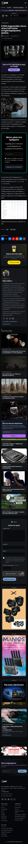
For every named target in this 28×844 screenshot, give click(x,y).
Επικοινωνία (6, 791)
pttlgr (7, 160)
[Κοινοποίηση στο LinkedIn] (9, 238)
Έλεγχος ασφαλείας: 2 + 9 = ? (11, 565)
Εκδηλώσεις (4, 816)
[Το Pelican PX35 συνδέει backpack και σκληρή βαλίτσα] (14, 456)
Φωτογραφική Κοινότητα (7, 830)
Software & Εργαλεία (6, 832)
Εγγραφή (21, 771)
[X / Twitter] (4, 318)
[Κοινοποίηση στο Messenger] (20, 238)
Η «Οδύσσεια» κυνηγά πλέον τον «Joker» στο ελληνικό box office (13, 397)
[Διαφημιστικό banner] (14, 16)
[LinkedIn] (13, 318)
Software (3, 815)
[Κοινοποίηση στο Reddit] (17, 238)
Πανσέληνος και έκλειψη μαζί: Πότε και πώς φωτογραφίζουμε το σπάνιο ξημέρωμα (13, 351)
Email (5, 551)
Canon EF (19, 181)
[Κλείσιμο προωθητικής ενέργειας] (25, 407)
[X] (11, 799)
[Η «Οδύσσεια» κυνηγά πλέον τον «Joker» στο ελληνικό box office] (14, 386)
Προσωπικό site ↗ (7, 324)
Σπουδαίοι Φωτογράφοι (6, 828)
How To (3, 807)
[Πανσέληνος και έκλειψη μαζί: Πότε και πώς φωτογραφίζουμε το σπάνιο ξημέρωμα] (14, 340)
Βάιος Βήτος (6, 36)
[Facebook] (7, 318)
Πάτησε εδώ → (14, 69)
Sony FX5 (9, 7)
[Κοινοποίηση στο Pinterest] (13, 238)
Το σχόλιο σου (6, 528)
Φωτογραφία (4, 809)
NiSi (8, 75)
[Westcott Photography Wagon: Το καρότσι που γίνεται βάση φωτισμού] (14, 501)
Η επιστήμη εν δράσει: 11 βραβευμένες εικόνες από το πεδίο (12, 444)
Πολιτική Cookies (19, 820)
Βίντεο (2, 811)
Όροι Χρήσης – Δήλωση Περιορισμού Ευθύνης (20, 815)
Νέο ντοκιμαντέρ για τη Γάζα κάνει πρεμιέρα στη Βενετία (11, 374)
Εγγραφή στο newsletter (14, 167)
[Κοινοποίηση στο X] (6, 238)
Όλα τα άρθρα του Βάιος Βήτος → (10, 321)
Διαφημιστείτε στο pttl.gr (19, 811)
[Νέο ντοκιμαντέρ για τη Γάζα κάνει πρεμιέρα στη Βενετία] (14, 363)
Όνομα (5, 544)
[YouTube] (8, 799)
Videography (5, 22)
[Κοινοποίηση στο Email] (24, 238)
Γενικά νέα (3, 818)
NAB (19, 75)
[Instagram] (10, 318)
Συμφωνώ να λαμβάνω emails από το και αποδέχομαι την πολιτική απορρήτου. (14, 160)
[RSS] (14, 799)
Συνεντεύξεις (4, 820)
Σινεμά (2, 813)
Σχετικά (16, 809)
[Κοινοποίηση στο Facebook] (2, 238)
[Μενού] (25, 2)
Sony (2, 183)
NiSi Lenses (12, 229)
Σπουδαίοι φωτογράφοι (18, 7)
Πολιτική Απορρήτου (20, 818)
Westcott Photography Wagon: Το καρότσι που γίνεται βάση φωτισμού (13, 512)
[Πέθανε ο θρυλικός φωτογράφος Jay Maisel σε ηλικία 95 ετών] (14, 478)
